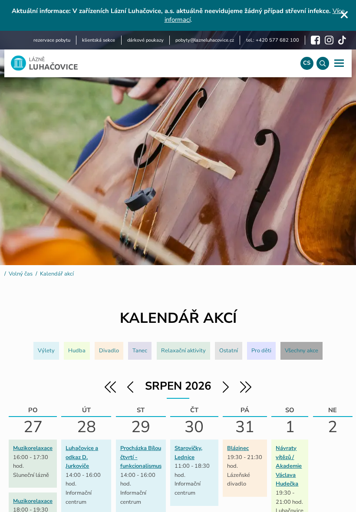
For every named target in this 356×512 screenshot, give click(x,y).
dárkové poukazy (145, 40)
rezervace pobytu (51, 40)
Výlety (46, 350)
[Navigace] (339, 63)
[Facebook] (315, 40)
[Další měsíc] (225, 391)
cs (306, 63)
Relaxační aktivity (183, 350)
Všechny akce (301, 350)
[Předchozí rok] (110, 391)
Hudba (77, 350)
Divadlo (109, 350)
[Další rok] (246, 391)
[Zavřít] (344, 14)
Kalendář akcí (57, 274)
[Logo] (149, 63)
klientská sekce (98, 40)
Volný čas (21, 274)
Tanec (139, 350)
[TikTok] (342, 40)
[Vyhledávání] (322, 63)
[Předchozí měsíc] (131, 391)
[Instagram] (329, 40)
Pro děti (261, 350)
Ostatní (228, 350)
